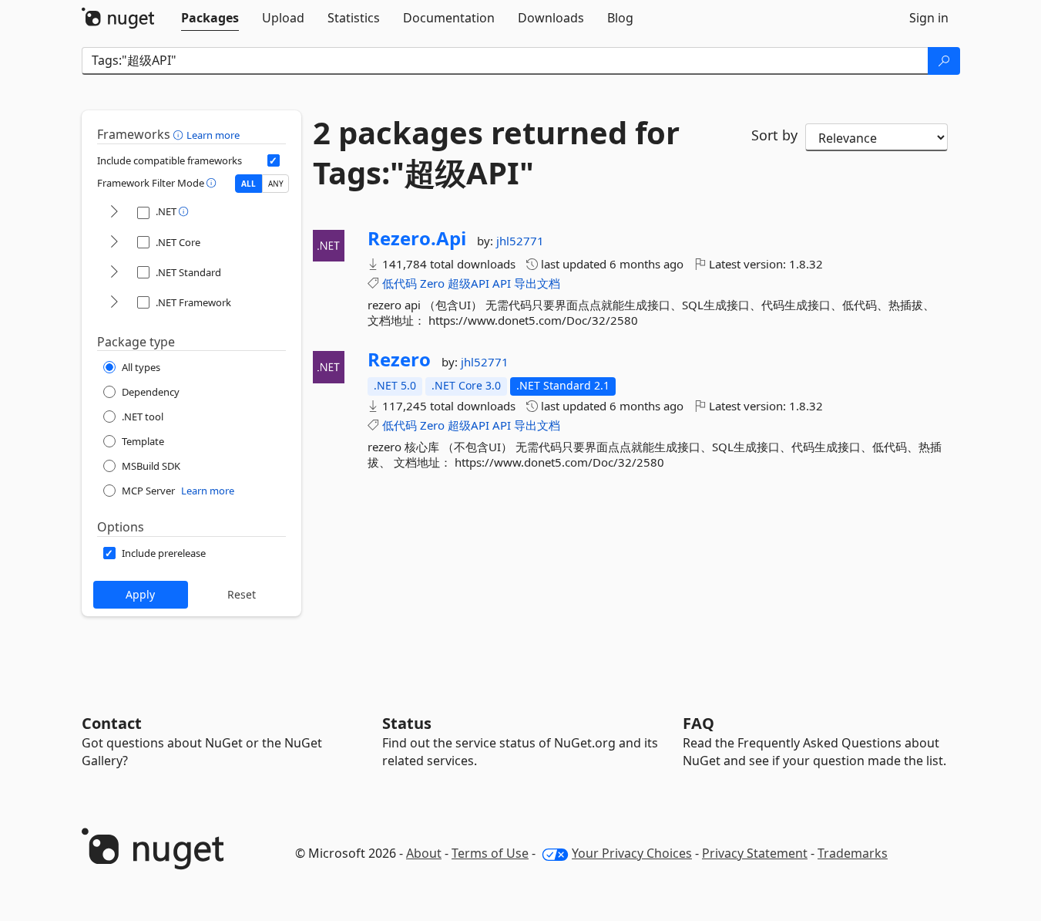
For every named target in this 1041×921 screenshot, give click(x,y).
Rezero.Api (417, 238)
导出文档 (537, 283)
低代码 (399, 283)
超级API (468, 283)
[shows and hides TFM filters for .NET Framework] (114, 303)
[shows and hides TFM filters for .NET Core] (114, 243)
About (424, 853)
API (501, 283)
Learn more (213, 135)
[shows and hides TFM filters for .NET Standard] (114, 273)
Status (407, 723)
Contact (112, 723)
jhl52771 (520, 240)
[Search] (944, 61)
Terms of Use (490, 853)
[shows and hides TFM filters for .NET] (114, 212)
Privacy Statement (755, 853)
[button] (179, 134)
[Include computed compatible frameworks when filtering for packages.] (273, 160)
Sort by (774, 135)
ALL (248, 183)
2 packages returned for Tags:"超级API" (496, 153)
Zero (432, 283)
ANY (276, 183)
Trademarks (853, 853)
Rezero (399, 359)
